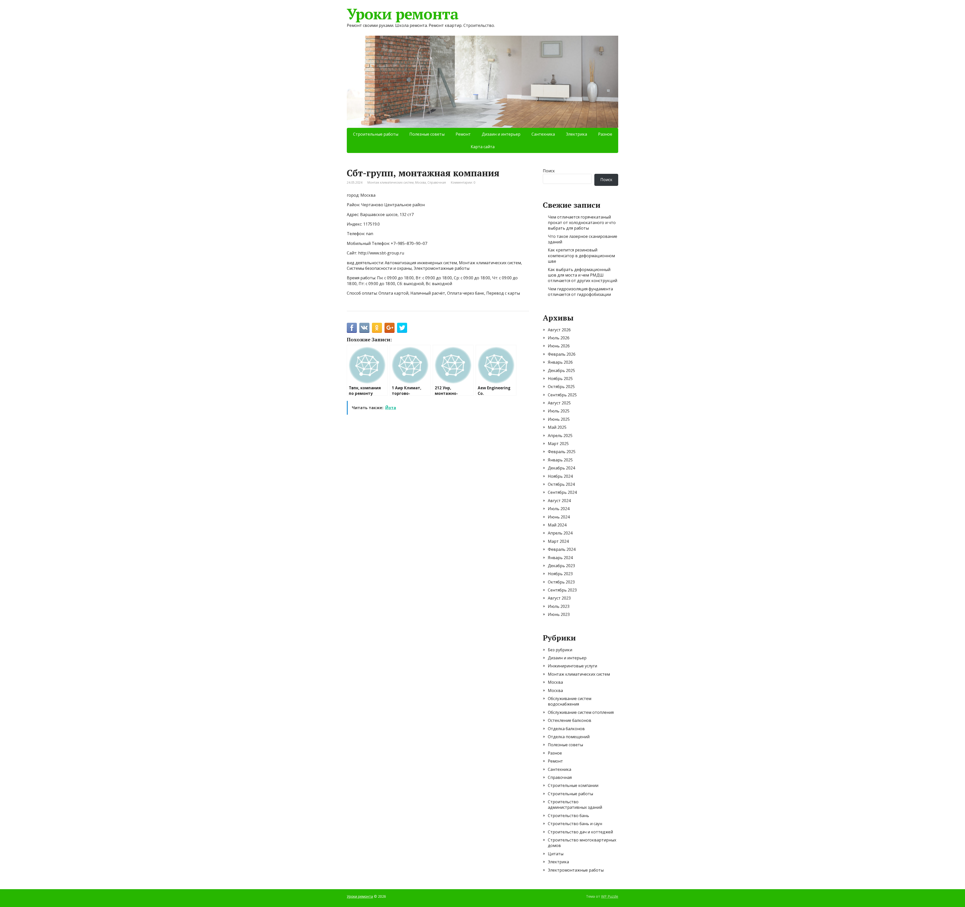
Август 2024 (559, 500)
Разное (605, 134)
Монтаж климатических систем (390, 182)
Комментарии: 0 (463, 182)
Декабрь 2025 (561, 370)
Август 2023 (559, 598)
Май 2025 (557, 427)
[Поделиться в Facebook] (352, 328)
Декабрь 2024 (561, 468)
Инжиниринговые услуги (572, 666)
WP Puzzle (609, 896)
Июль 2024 (558, 508)
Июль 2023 (558, 606)
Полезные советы (427, 134)
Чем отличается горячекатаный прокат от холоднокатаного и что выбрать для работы (582, 222)
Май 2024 (557, 525)
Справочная (436, 182)
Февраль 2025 (561, 451)
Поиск (549, 171)
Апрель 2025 (560, 435)
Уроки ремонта (402, 14)
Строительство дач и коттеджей (580, 832)
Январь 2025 (560, 460)
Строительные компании (573, 785)
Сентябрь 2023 (562, 590)
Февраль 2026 (561, 354)
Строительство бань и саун (575, 823)
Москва (420, 182)
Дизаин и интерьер (501, 134)
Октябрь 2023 (561, 582)
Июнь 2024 (559, 517)
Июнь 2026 (559, 346)
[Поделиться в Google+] (389, 328)
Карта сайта (483, 146)
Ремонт (463, 134)
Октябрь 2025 (561, 386)
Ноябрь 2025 (560, 378)
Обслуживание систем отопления (581, 712)
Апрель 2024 (560, 533)
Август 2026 (559, 330)
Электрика (576, 134)
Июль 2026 (558, 338)
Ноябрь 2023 (560, 573)
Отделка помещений (569, 736)
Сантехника (543, 134)
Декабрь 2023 (561, 565)
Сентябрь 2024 (562, 492)
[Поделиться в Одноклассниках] (377, 328)
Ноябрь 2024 (560, 476)
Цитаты (555, 854)
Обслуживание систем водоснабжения (569, 701)
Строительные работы (375, 134)
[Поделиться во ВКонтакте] (364, 328)
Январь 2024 (560, 557)
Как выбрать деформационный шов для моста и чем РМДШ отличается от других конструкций (582, 275)
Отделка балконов (566, 728)
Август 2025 (559, 403)
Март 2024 (558, 541)
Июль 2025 (558, 411)
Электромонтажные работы (576, 870)
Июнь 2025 (559, 419)
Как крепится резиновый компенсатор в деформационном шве (581, 255)
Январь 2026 (560, 362)
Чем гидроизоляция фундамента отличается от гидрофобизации (580, 291)
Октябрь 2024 (561, 484)
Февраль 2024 (561, 549)
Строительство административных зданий (575, 804)
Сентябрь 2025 (562, 395)
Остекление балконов (569, 720)
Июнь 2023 (559, 614)
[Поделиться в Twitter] (402, 328)
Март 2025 (558, 443)
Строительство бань (568, 815)
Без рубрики (560, 650)
